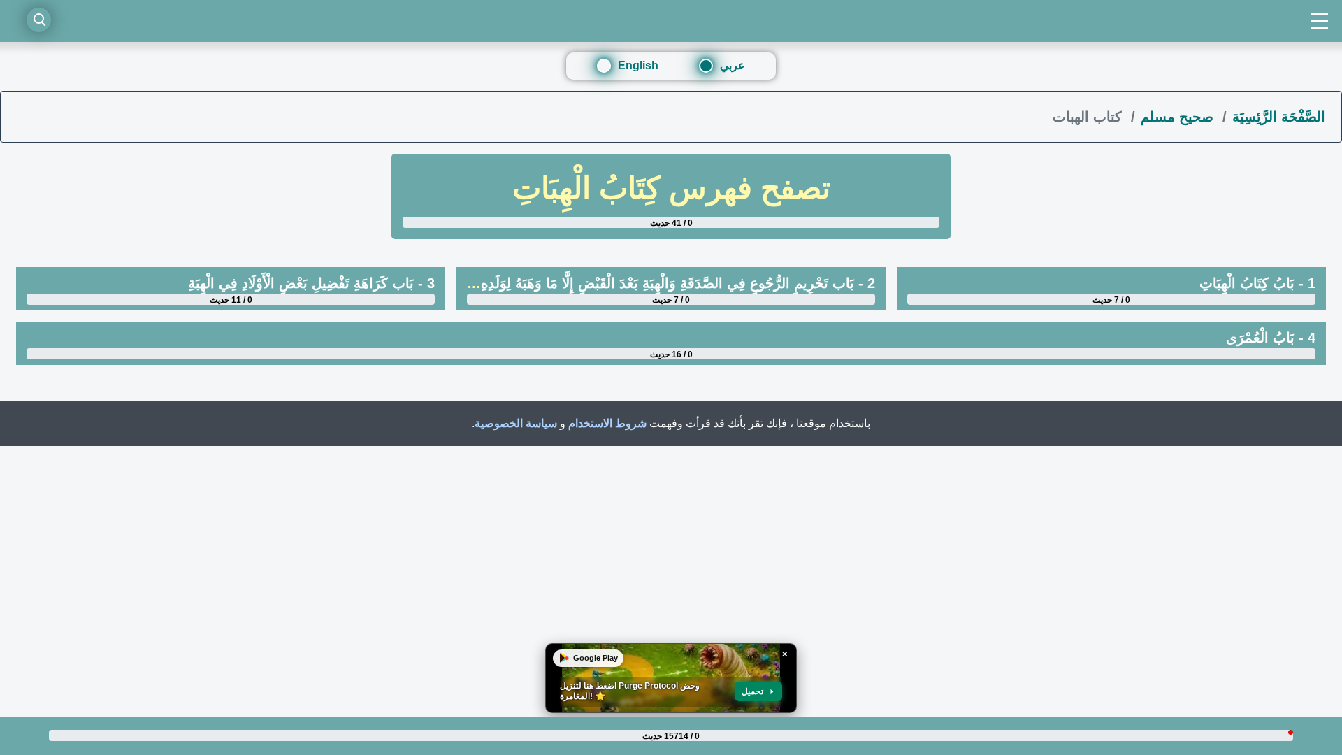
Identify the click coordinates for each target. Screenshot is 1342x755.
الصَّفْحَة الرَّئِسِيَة (1278, 116)
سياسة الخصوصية (516, 423)
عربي (732, 65)
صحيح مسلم (1179, 116)
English (638, 65)
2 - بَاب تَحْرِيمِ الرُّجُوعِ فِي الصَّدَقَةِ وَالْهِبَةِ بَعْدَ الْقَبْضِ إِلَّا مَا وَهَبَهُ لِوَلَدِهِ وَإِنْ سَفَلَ (648, 283)
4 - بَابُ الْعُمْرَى (1270, 337)
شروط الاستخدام (607, 423)
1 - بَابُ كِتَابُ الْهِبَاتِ (1257, 283)
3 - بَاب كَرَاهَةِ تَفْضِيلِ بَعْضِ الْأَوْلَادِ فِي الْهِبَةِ (311, 283)
